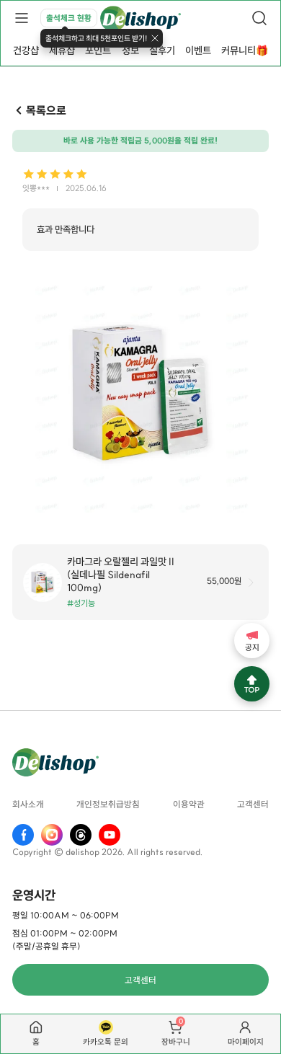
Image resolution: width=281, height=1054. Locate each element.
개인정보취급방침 (108, 804)
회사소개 (28, 804)
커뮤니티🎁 (244, 50)
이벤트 (198, 50)
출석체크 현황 (69, 18)
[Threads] (81, 835)
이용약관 (189, 804)
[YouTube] (109, 835)
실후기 (162, 50)
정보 (130, 50)
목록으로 (46, 110)
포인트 (98, 50)
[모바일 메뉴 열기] (21, 18)
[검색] (259, 18)
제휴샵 (62, 50)
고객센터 (253, 804)
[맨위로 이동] (251, 683)
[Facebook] (23, 835)
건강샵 (26, 50)
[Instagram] (52, 835)
